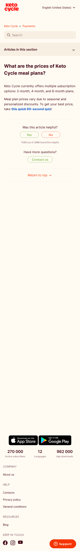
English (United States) (57, 7)
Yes (29, 135)
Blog (6, 524)
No (51, 135)
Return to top (38, 175)
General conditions (14, 506)
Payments (29, 26)
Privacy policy (12, 499)
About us (8, 474)
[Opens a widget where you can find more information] (62, 544)
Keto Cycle (11, 26)
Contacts (8, 492)
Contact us (40, 159)
